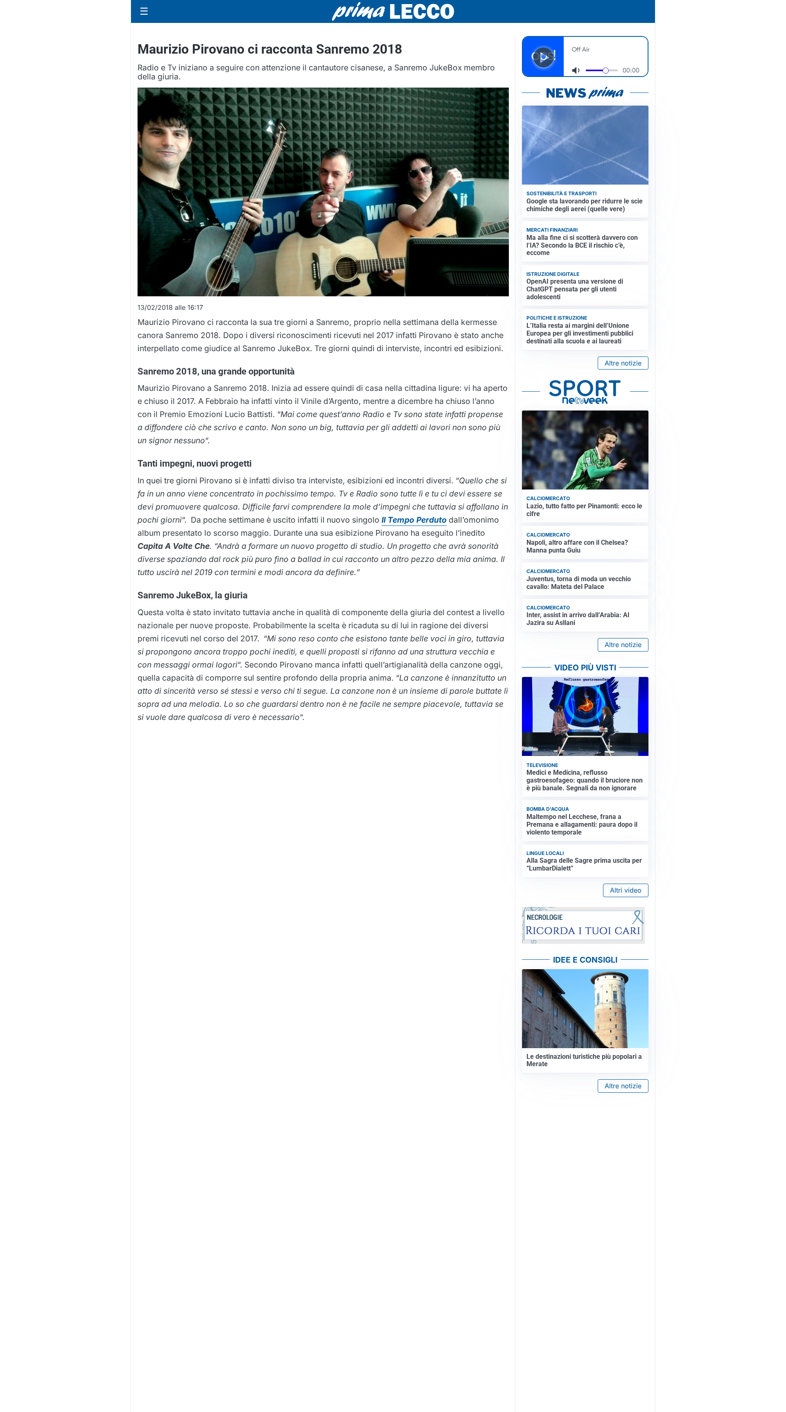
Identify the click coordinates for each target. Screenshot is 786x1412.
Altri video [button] (625, 890)
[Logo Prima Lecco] (393, 11)
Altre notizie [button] (623, 363)
